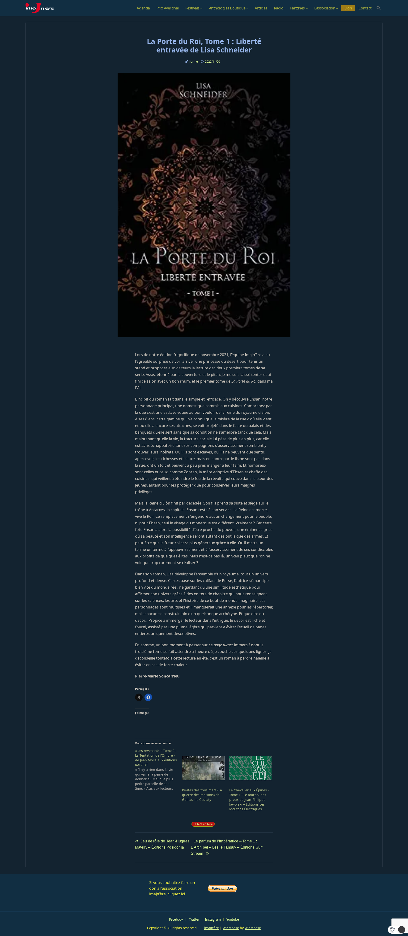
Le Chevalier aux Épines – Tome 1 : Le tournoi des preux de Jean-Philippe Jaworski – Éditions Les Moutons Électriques (249, 799)
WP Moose (231, 928)
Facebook (176, 919)
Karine (193, 62)
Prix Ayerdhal (168, 8)
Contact (365, 8)
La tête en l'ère (203, 824)
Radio (279, 8)
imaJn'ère (211, 928)
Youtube (232, 919)
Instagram (213, 919)
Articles (261, 8)
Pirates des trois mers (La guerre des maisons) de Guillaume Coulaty (202, 795)
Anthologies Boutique (227, 8)
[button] (378, 8)
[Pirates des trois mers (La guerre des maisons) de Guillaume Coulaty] (203, 768)
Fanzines (297, 8)
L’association (324, 8)
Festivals (192, 8)
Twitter (194, 919)
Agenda (143, 8)
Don (348, 8)
